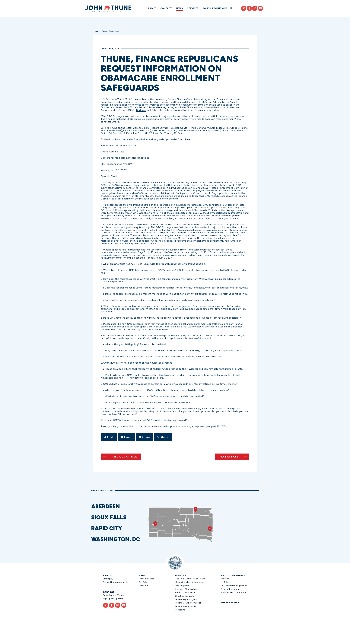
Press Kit (143, 585)
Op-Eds (143, 582)
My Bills (224, 582)
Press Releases (110, 31)
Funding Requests (230, 589)
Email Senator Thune (113, 595)
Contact (166, 8)
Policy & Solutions (215, 8)
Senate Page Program (186, 599)
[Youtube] (260, 8)
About (152, 8)
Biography (108, 578)
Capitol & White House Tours (190, 578)
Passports (180, 609)
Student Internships (185, 592)
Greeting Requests (184, 596)
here (188, 139)
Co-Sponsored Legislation (234, 585)
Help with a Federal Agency (189, 582)
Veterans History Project (233, 592)
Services (192, 8)
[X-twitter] (243, 8)
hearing (161, 107)
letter (142, 107)
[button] (109, 437)
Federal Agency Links (185, 606)
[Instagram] (254, 8)
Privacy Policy (230, 602)
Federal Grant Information (188, 602)
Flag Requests (182, 585)
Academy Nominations (186, 589)
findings (141, 110)
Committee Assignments (115, 582)
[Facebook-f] (249, 8)
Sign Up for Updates (113, 598)
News (179, 8)
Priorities (225, 578)
